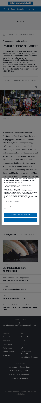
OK (20, 220)
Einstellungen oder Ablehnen (20, 214)
